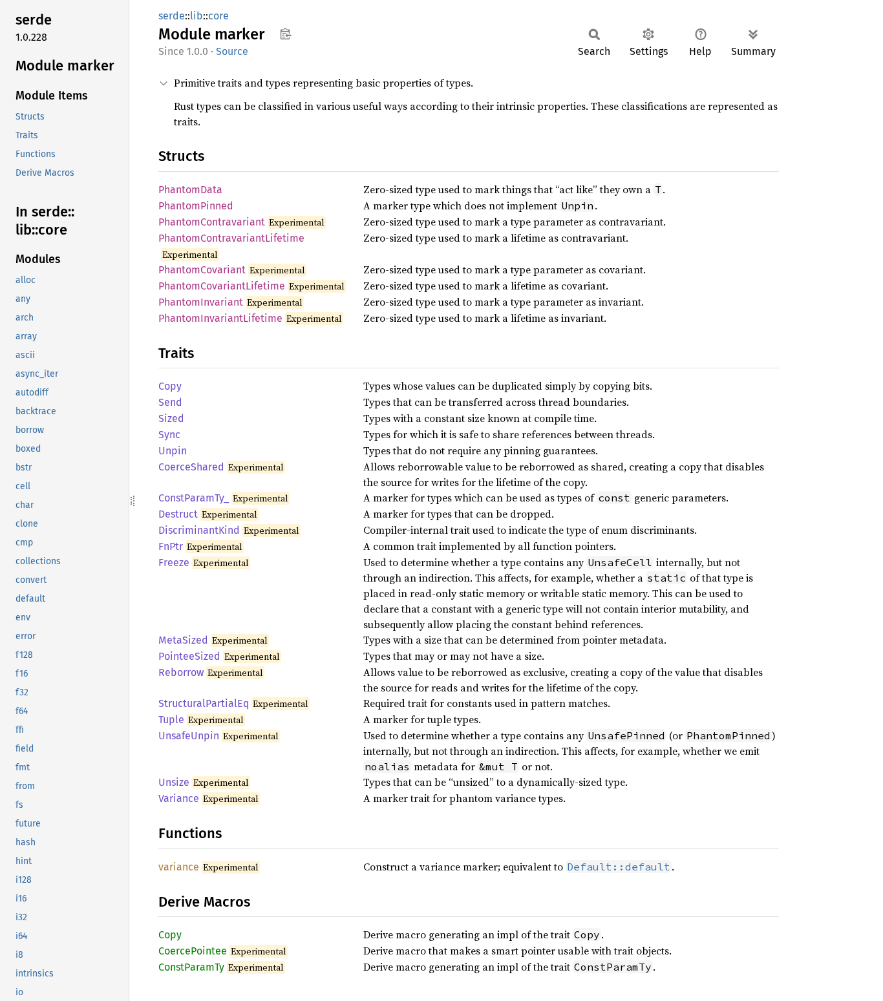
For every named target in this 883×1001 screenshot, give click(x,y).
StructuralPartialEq (203, 703)
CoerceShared (191, 467)
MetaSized (183, 640)
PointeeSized (189, 656)
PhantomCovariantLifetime (221, 286)
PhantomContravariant (211, 222)
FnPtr (170, 546)
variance (178, 867)
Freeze (173, 562)
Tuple (171, 719)
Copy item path (285, 34)
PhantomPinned (195, 206)
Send (170, 402)
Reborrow (181, 672)
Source (232, 51)
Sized (171, 418)
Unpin (172, 451)
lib (196, 16)
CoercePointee (192, 951)
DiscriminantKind (199, 530)
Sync (169, 434)
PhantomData (190, 190)
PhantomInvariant (200, 302)
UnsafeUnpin (188, 736)
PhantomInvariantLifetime (220, 318)
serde (171, 16)
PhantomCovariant (202, 270)
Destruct (178, 514)
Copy (170, 386)
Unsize (173, 782)
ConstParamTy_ (193, 498)
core (218, 16)
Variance (178, 798)
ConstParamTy (191, 967)
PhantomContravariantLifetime (231, 238)
